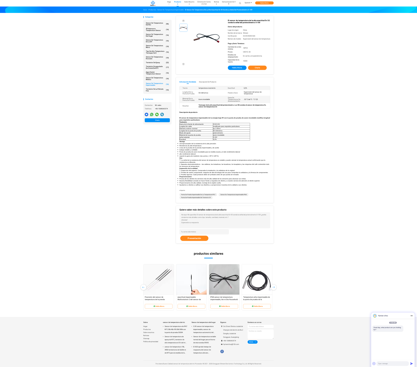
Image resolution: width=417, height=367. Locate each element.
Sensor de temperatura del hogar (157, 35)
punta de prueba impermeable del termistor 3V (196, 197)
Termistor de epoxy (157, 62)
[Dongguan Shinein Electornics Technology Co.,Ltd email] (146, 114)
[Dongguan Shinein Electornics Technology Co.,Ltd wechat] (157, 114)
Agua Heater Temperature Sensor (157, 73)
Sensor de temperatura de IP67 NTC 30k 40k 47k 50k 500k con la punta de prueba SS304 (176, 329)
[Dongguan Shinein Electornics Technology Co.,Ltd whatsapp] (151, 114)
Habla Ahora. (264, 3)
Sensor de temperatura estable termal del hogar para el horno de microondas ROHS (204, 340)
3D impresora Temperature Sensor (157, 29)
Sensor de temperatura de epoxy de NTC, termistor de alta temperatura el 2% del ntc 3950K (175, 340)
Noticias (146, 335)
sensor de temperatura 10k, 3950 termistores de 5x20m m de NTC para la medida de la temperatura (175, 350)
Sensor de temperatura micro (157, 46)
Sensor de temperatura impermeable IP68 (233, 194)
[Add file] (374, 363)
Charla (157, 120)
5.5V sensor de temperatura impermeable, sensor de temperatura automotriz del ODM (203, 330)
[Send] (411, 363)
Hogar (145, 326)
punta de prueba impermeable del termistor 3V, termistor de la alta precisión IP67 (191, 299)
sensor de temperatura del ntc (157, 24)
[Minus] (411, 315)
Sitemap (146, 338)
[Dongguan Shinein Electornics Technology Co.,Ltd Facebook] (222, 351)
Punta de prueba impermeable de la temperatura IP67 (198, 194)
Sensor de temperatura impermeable (157, 84)
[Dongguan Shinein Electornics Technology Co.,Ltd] (152, 3)
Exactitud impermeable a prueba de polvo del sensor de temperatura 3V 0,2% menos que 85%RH (257, 299)
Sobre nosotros (148, 332)
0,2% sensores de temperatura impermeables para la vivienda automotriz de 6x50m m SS (157, 299)
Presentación (194, 238)
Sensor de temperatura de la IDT (157, 41)
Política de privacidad (150, 341)
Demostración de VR (229, 3)
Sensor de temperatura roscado (157, 58)
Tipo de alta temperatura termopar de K (157, 52)
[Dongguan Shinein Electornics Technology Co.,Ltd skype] (162, 114)
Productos (147, 329)
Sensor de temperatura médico (157, 78)
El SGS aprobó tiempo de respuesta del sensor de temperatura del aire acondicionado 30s (202, 350)
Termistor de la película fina (157, 90)
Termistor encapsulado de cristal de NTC (157, 67)
